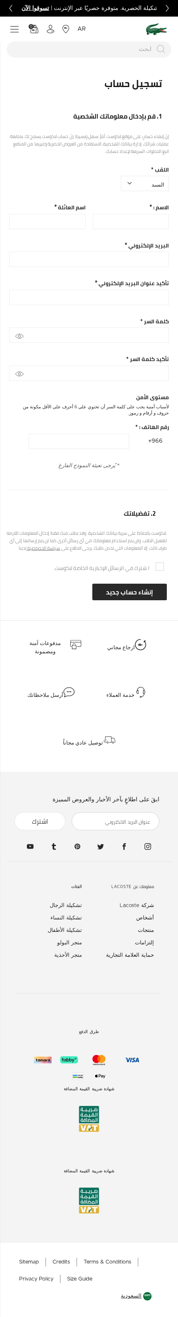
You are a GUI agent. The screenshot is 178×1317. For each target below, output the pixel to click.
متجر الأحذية (68, 955)
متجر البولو (69, 943)
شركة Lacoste (137, 905)
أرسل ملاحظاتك (45, 695)
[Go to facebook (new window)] (124, 846)
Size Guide (79, 1279)
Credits (61, 1262)
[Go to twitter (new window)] (100, 846)
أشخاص (145, 918)
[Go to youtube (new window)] (30, 846)
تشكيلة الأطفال (65, 930)
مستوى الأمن (152, 397)
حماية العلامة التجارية (130, 955)
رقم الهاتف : (152, 427)
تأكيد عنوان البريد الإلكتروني (133, 283)
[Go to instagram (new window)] (148, 846)
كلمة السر (154, 321)
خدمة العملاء (120, 695)
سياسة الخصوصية (43, 548)
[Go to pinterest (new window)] (77, 846)
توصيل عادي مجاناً (83, 743)
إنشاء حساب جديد (129, 592)
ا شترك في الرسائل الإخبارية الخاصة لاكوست (102, 568)
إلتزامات (144, 943)
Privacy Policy (36, 1279)
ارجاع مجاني (121, 647)
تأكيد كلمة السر (147, 359)
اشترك (40, 821)
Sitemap (29, 1262)
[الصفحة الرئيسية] (156, 29)
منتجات (146, 930)
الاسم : (160, 207)
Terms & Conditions (107, 1262)
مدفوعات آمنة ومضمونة (45, 647)
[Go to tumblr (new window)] (54, 846)
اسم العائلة (71, 207)
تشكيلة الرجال (66, 905)
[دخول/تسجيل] (50, 29)
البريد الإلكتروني (148, 246)
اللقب (160, 170)
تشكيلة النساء (66, 918)
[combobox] (89, 49)
